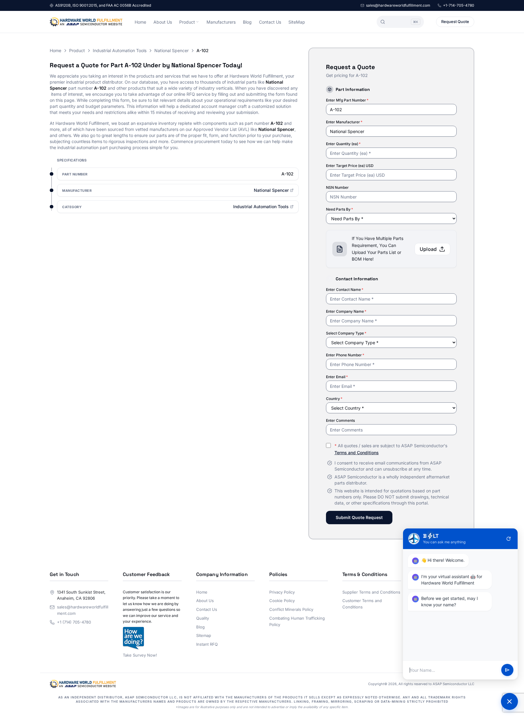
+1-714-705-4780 (458, 5)
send (507, 670)
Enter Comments (340, 420)
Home (140, 22)
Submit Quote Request (359, 517)
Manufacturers (221, 22)
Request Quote (455, 21)
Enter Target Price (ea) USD (350, 165)
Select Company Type (346, 333)
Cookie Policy (282, 600)
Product (187, 22)
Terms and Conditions (356, 452)
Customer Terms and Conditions (362, 603)
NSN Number (337, 187)
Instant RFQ (207, 644)
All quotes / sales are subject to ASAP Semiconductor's (390, 449)
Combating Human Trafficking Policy (297, 621)
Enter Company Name (346, 311)
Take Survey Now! (140, 655)
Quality (202, 618)
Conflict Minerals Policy (291, 609)
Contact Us (270, 22)
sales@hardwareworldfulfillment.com (398, 5)
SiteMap (296, 22)
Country (334, 398)
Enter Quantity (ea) (343, 144)
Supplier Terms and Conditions (371, 592)
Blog (247, 22)
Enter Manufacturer (344, 122)
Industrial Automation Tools (119, 50)
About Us (162, 22)
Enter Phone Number (345, 355)
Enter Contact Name (344, 289)
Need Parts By (339, 209)
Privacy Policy (282, 592)
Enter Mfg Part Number (347, 100)
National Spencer (171, 50)
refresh (509, 538)
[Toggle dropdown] (197, 22)
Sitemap (203, 635)
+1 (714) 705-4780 (74, 622)
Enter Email (337, 377)
